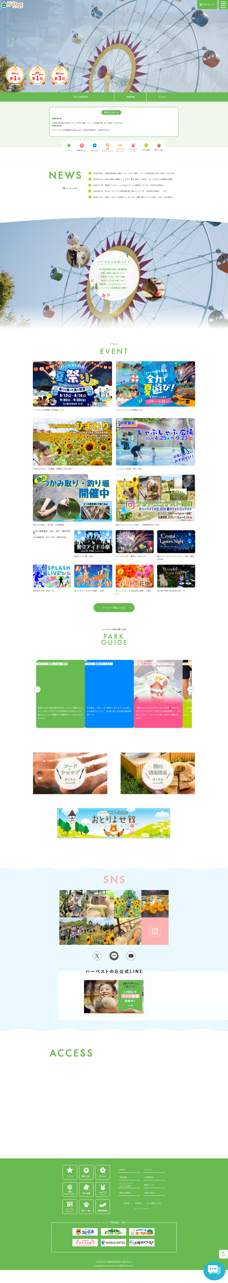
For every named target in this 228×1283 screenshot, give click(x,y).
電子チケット (207, 4)
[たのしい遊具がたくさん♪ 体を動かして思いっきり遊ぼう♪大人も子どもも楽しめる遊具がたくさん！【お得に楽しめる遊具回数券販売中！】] (109, 661)
